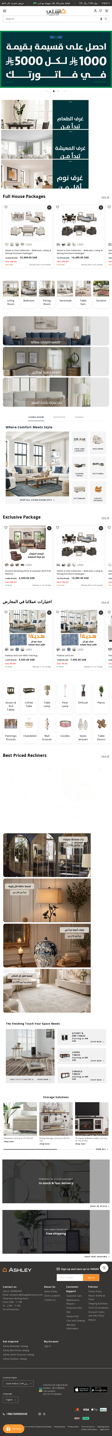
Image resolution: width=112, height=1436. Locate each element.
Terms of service (88, 1427)
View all (105, 197)
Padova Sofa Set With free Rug (21, 655)
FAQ (68, 1312)
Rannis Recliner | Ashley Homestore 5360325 (28, 812)
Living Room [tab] (36, 417)
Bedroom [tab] (59, 417)
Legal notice (104, 1429)
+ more (29, 244)
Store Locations (52, 1295)
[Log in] (95, 11)
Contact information (89, 1429)
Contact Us (50, 1299)
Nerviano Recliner (66, 812)
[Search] (106, 19)
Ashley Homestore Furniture (24, 1427)
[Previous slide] (46, 91)
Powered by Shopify (43, 1427)
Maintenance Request (72, 1302)
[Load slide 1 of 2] (54, 91)
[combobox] (56, 19)
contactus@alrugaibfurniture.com (26, 1294)
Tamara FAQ (72, 1316)
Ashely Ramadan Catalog (15, 1346)
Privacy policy (73, 1427)
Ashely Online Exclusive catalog (18, 1354)
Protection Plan (74, 1308)
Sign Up (91, 1277)
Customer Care (74, 1295)
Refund (92, 1319)
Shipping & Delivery (98, 1303)
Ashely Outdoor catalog (15, 1358)
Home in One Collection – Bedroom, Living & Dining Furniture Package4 (80, 252)
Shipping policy (103, 1427)
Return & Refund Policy (97, 1297)
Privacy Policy (95, 1291)
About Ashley (50, 1291)
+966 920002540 (16, 1414)
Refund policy (59, 1427)
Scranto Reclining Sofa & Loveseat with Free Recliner (28, 572)
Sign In (47, 1346)
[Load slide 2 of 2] (58, 91)
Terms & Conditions (98, 1307)
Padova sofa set (65, 655)
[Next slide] (65, 91)
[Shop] (56, 114)
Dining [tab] (79, 417)
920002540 (16, 1291)
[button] (101, 18)
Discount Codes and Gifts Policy (97, 1314)
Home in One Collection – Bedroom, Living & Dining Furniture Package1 (28, 252)
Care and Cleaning (75, 1320)
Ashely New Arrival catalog (16, 1350)
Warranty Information (72, 1326)
